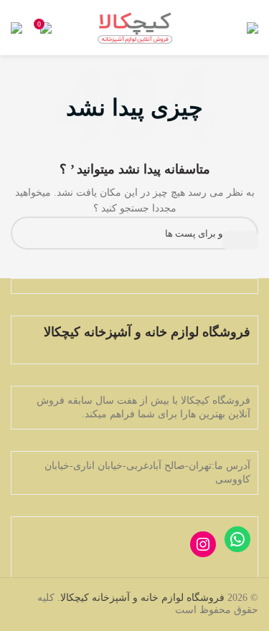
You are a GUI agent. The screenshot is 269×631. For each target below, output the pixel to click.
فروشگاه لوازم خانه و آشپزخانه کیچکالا (142, 597)
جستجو (240, 240)
